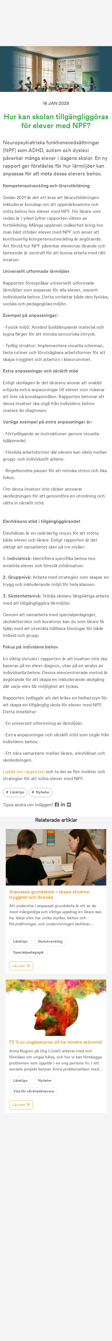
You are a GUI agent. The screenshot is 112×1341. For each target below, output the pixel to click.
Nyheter (43, 792)
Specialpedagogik (28, 952)
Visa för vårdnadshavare (33, 1091)
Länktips (17, 792)
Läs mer (19, 965)
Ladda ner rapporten (24, 771)
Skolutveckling (50, 941)
